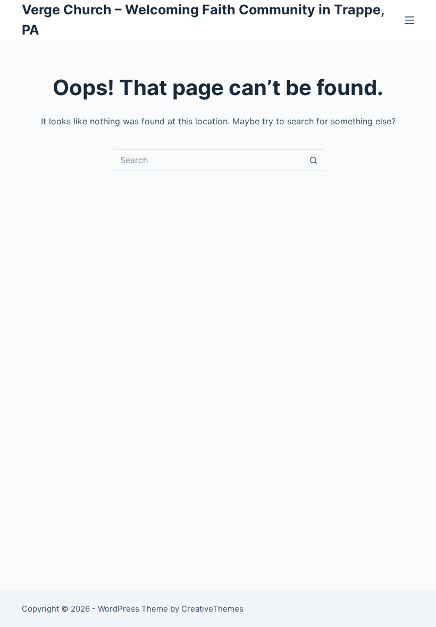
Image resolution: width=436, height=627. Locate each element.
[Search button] (313, 160)
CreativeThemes (212, 609)
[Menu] (409, 20)
